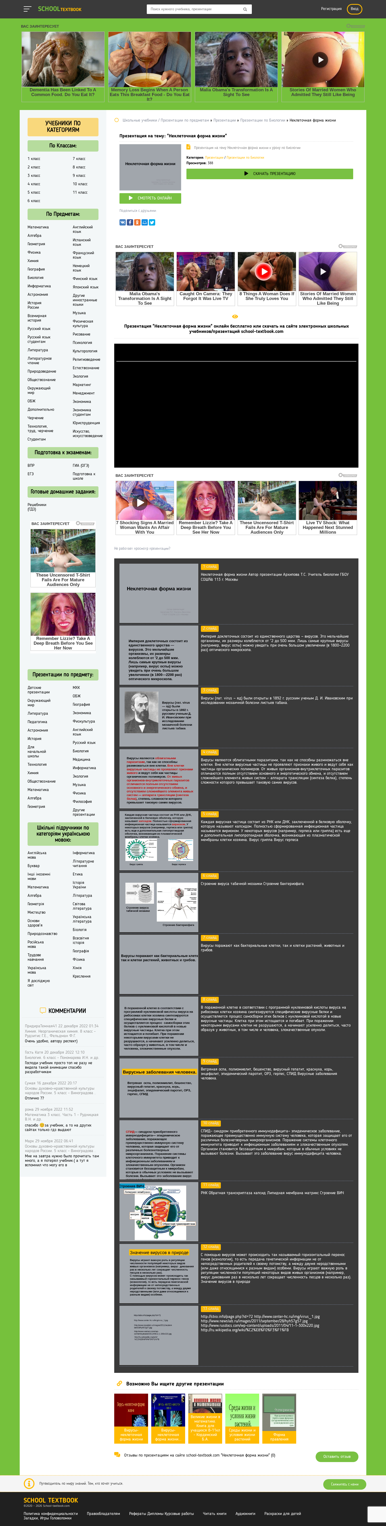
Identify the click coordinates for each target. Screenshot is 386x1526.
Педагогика (37, 722)
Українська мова (37, 970)
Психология (82, 343)
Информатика (39, 286)
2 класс (34, 167)
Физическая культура (83, 323)
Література (82, 896)
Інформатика (84, 853)
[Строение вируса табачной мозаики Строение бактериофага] (158, 931)
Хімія (77, 968)
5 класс (34, 193)
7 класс (79, 159)
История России (34, 305)
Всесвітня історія (81, 940)
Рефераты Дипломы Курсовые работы (161, 1514)
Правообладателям (103, 1514)
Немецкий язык (81, 268)
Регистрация (331, 9)
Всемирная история (37, 318)
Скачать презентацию (274, 174)
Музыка (79, 313)
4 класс (34, 184)
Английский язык (83, 229)
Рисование (81, 334)
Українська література (82, 919)
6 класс (34, 201)
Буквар (34, 866)
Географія (81, 951)
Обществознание (42, 380)
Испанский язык (82, 242)
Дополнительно (41, 410)
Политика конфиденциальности (51, 1514)
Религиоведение (86, 360)
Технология (37, 765)
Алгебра (34, 236)
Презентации (214, 157)
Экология (80, 376)
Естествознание (86, 368)
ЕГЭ (31, 474)
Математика (38, 227)
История (34, 739)
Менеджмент (84, 393)
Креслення (82, 976)
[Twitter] (152, 223)
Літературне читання (83, 863)
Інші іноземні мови (39, 876)
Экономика (82, 402)
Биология (36, 278)
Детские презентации (39, 690)
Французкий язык (83, 255)
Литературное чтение (40, 361)
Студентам (37, 439)
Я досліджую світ (39, 983)
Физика (34, 253)
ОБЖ (31, 401)
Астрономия (38, 295)
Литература (38, 350)
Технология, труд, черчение (40, 428)
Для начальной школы (37, 751)
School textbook (51, 1501)
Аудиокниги (245, 1514)
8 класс (79, 167)
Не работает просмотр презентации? (142, 549)
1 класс (34, 159)
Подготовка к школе (84, 476)
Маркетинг (82, 385)
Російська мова (36, 944)
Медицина (81, 760)
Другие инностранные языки (85, 300)
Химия (33, 261)
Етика (78, 874)
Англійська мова (37, 855)
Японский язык (85, 287)
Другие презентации (84, 812)
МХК (76, 688)
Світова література (82, 906)
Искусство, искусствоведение (88, 433)
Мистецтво (36, 912)
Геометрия (36, 244)
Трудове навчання (36, 957)
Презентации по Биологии (245, 157)
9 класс (79, 176)
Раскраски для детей (282, 1514)
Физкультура (84, 721)
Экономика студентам (82, 412)
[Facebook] (130, 223)
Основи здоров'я (35, 923)
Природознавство (42, 934)
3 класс (34, 176)
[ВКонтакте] (122, 223)
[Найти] (245, 9)
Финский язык (85, 279)
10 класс (80, 184)
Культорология (85, 351)
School (59, 9)
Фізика (79, 960)
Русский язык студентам (39, 339)
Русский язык (39, 329)
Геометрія (36, 904)
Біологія (80, 930)
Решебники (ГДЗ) (37, 507)
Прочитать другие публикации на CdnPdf (236, 465)
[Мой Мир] (145, 223)
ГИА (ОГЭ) (81, 466)
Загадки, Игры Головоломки (47, 1518)
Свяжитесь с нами (344, 1484)
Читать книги (214, 1514)
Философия (82, 802)
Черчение (36, 418)
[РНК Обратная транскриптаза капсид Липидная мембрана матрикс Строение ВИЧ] (158, 1240)
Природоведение (42, 371)
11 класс (80, 193)
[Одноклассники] (137, 223)
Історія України (79, 885)
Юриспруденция (86, 423)
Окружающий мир (39, 390)
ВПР (31, 466)
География (36, 269)
